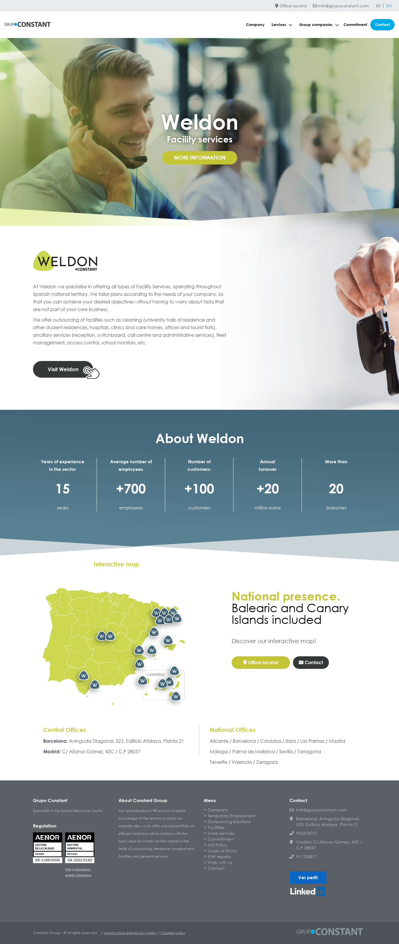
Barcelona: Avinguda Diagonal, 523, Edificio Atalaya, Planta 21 (328, 821)
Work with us (220, 862)
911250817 (306, 856)
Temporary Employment (232, 815)
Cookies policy (173, 933)
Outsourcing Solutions (229, 821)
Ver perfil (308, 877)
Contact (382, 24)
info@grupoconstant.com (343, 5)
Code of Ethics (222, 850)
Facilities (216, 827)
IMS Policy (217, 844)
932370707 (306, 833)
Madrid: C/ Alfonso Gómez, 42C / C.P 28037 (329, 844)
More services (221, 833)
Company (255, 24)
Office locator (292, 5)
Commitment (355, 24)
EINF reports (219, 856)
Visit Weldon (63, 369)
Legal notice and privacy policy (130, 933)
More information (199, 157)
